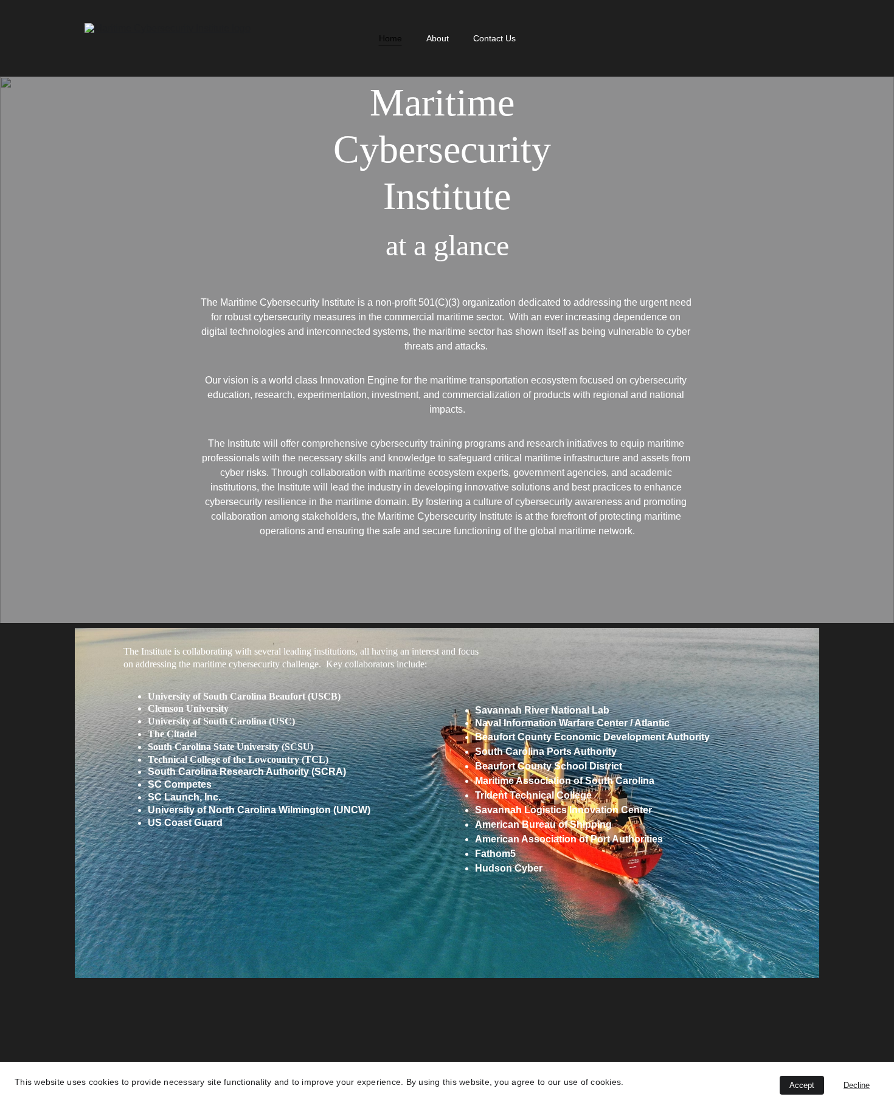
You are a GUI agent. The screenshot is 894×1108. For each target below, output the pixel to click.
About (437, 38)
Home (390, 38)
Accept (801, 1085)
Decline (857, 1085)
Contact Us (494, 38)
